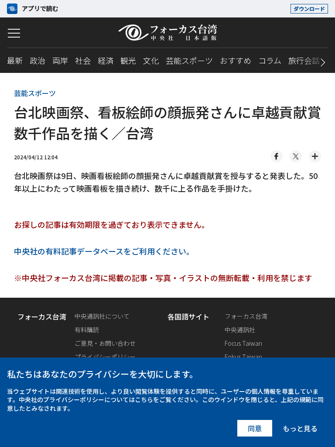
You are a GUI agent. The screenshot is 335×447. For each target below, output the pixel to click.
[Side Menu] (14, 33)
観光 (128, 60)
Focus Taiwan (243, 343)
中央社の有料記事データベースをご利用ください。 (104, 251)
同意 (255, 428)
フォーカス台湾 (246, 316)
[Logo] (167, 32)
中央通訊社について (102, 316)
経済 (105, 60)
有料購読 (87, 329)
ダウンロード (309, 8)
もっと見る (300, 428)
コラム (269, 60)
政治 (37, 60)
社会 (83, 60)
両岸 (60, 60)
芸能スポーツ (189, 60)
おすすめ (235, 60)
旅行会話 (304, 60)
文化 (151, 60)
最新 (15, 60)
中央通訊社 (240, 329)
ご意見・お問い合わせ (105, 343)
